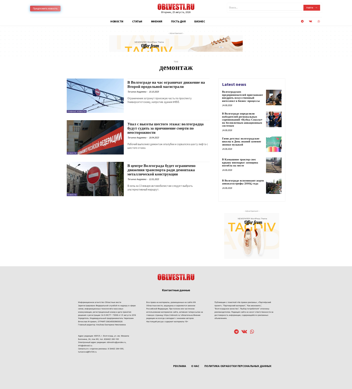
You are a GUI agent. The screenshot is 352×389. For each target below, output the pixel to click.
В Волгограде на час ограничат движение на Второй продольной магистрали (166, 84)
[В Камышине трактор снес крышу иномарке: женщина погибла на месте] (274, 165)
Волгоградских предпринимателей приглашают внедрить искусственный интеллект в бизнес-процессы (242, 96)
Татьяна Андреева (136, 91)
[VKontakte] (310, 21)
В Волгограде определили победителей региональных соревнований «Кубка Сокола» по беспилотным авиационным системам (242, 120)
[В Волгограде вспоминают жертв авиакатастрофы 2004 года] (274, 186)
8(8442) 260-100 (111, 339)
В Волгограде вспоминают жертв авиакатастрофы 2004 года (243, 182)
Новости (71, 153)
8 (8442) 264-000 (115, 349)
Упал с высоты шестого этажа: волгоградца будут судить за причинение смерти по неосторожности (165, 128)
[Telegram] (302, 21)
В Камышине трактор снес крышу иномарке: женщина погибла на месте (240, 162)
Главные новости (76, 111)
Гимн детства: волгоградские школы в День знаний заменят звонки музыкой (241, 141)
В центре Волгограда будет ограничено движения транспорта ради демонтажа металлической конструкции (161, 170)
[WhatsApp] (319, 21)
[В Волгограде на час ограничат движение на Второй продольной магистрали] (95, 96)
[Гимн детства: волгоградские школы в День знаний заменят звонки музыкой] (274, 144)
